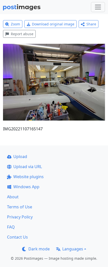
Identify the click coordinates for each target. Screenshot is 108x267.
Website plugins (28, 176)
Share (91, 24)
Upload (20, 156)
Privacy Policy (20, 217)
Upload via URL (27, 166)
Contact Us (17, 237)
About (13, 197)
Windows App (26, 186)
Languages (72, 249)
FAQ (11, 227)
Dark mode (39, 249)
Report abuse (22, 33)
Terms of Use (19, 207)
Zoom (15, 24)
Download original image (53, 24)
